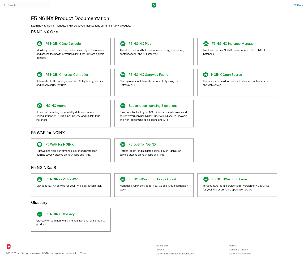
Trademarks (162, 245)
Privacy (160, 249)
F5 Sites (297, 5)
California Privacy (238, 249)
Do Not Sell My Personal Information (175, 253)
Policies (233, 245)
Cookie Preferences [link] (240, 253)
